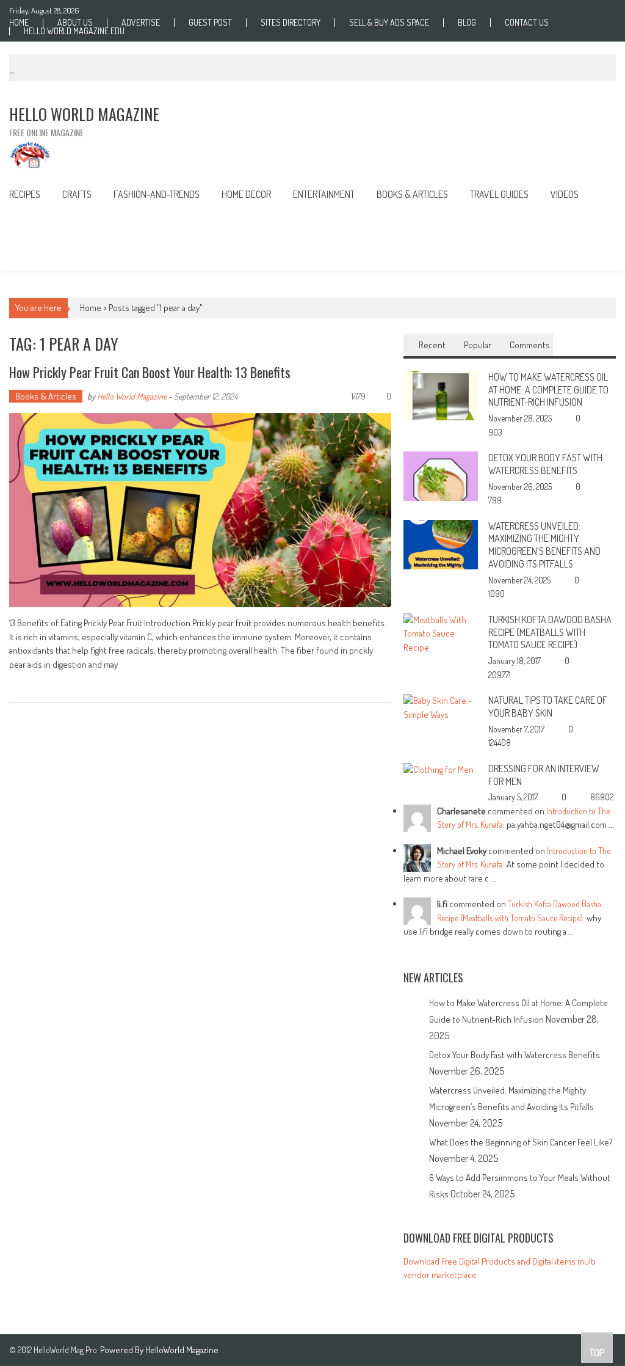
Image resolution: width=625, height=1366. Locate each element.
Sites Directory (290, 22)
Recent (432, 345)
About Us (75, 22)
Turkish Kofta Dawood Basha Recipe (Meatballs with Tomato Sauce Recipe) (550, 632)
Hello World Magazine (132, 396)
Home (19, 22)
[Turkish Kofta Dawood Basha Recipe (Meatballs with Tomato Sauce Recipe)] (440, 632)
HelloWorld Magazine (182, 1350)
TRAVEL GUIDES (499, 194)
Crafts (77, 194)
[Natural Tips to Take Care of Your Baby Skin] (440, 706)
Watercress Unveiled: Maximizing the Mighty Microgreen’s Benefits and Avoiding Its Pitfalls (544, 545)
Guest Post (210, 22)
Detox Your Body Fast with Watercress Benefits (545, 464)
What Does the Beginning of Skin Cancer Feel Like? (521, 1142)
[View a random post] (597, 196)
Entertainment (324, 194)
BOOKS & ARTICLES (412, 194)
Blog (467, 22)
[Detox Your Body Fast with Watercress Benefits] (440, 475)
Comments (530, 345)
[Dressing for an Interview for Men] (438, 769)
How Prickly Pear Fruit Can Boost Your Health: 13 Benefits (150, 372)
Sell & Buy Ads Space (389, 22)
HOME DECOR (246, 194)
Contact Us (527, 22)
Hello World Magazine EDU (74, 31)
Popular (477, 345)
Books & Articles (45, 396)
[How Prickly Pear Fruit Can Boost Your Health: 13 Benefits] (200, 510)
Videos (565, 194)
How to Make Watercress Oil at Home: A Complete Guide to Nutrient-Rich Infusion (548, 390)
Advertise (140, 22)
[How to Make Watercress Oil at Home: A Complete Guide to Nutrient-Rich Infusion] (440, 394)
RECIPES (24, 194)
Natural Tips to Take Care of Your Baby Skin (547, 706)
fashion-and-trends (157, 194)
